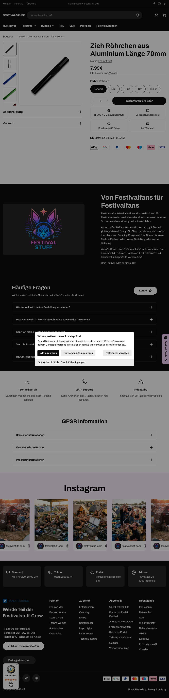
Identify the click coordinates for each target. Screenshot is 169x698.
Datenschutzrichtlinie (48, 362)
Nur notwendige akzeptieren (78, 353)
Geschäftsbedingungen (73, 362)
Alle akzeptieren (48, 353)
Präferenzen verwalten (117, 353)
